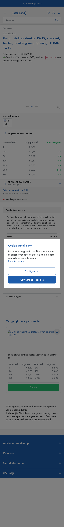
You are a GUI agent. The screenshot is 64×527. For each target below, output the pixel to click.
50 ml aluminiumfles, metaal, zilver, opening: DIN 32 (32, 356)
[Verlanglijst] (47, 12)
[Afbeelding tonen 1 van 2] (31, 106)
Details (33, 387)
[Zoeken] (57, 20)
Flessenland (9, 33)
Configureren (32, 271)
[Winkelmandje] (58, 12)
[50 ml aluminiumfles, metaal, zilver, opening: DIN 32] (33, 340)
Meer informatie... (17, 261)
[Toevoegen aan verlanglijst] (57, 332)
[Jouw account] (53, 12)
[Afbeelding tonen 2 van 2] (32, 106)
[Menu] (5, 13)
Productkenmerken (15, 210)
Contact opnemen (34, 4)
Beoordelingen (13, 296)
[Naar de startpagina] (18, 12)
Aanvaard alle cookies (32, 279)
